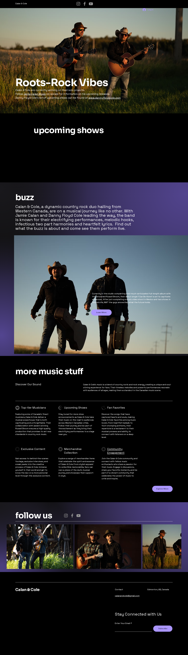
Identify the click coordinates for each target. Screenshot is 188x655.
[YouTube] (90, 3)
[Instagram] (78, 3)
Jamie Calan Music (35, 94)
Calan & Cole (27, 589)
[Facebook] (84, 3)
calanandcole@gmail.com (127, 595)
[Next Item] (176, 546)
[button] (162, 489)
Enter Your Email (122, 623)
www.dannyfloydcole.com (104, 97)
